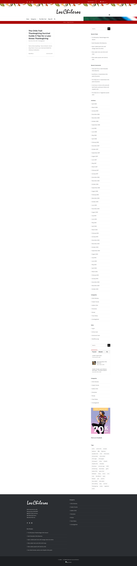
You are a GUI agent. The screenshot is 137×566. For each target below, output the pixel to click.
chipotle (105, 461)
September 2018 (96, 124)
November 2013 (95, 243)
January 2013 (95, 278)
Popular (94, 351)
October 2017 (95, 149)
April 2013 (94, 268)
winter (93, 488)
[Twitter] (29, 523)
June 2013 (94, 261)
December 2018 (95, 114)
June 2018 (94, 131)
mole (93, 476)
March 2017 (94, 166)
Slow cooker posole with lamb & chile (37, 546)
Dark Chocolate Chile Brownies (99, 43)
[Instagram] (31, 523)
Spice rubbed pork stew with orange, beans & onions (41, 539)
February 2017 (95, 170)
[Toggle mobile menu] (109, 15)
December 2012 (95, 282)
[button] (54, 19)
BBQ (99, 451)
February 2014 (95, 233)
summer (105, 483)
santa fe (102, 478)
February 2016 (95, 194)
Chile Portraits (95, 298)
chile (101, 453)
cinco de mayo (101, 466)
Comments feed (96, 335)
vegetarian (106, 486)
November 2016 (95, 180)
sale (98, 478)
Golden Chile (95, 305)
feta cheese (101, 468)
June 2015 (94, 205)
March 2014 (94, 229)
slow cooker (101, 481)
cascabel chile (95, 453)
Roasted (93, 478)
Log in (93, 328)
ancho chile (98, 448)
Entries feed (95, 332)
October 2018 (95, 121)
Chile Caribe (106, 453)
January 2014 (95, 236)
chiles (100, 461)
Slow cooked (94, 481)
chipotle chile (95, 463)
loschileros (94, 74)
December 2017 (95, 145)
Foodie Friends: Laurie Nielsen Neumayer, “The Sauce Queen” (99, 369)
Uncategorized (41, 40)
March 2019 (95, 107)
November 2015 (95, 198)
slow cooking (95, 483)
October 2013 (95, 247)
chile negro (94, 458)
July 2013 (94, 257)
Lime (108, 473)
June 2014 (94, 219)
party (104, 476)
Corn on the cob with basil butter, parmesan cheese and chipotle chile (100, 87)
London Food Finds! (97, 355)
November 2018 (95, 117)
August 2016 (95, 191)
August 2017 (95, 156)
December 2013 (95, 240)
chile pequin (94, 461)
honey (99, 473)
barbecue (94, 451)
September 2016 (96, 187)
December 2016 (95, 177)
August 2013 (95, 254)
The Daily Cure (95, 79)
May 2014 (94, 222)
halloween (94, 473)
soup (100, 483)
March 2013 (95, 271)
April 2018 (94, 138)
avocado (105, 448)
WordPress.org (95, 339)
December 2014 (95, 208)
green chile (101, 471)
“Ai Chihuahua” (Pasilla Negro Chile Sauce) (38, 532)
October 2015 (95, 201)
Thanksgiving (95, 486)
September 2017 (96, 152)
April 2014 (94, 226)
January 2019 (95, 111)
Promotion (94, 308)
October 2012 (95, 289)
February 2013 (95, 275)
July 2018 (94, 128)
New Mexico (98, 476)
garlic (107, 468)
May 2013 (94, 264)
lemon (104, 473)
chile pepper (101, 458)
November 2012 (95, 285)
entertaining (94, 468)
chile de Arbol (95, 456)
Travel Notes (95, 315)
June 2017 (94, 159)
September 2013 (96, 250)
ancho (93, 448)
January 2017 (95, 173)
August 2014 (95, 212)
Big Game (103, 451)
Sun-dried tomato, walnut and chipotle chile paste (40, 550)
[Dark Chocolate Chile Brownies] (94, 362)
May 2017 (94, 163)
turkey (101, 486)
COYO (107, 466)
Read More (31, 53)
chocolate (102, 463)
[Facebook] (27, 523)
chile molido (102, 456)
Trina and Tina (95, 68)
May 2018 (94, 135)
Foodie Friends (95, 301)
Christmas (94, 466)
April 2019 (94, 104)
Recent (101, 351)
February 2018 (95, 142)
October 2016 (95, 184)
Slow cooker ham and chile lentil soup (37, 543)
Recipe (93, 312)
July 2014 (94, 215)
